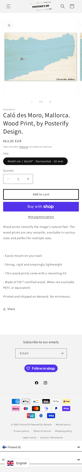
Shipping (23, 146)
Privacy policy (21, 430)
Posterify (25, 424)
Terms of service (42, 430)
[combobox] (41, 447)
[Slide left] (31, 101)
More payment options (41, 216)
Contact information (51, 437)
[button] (8, 6)
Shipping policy (63, 430)
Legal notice (29, 437)
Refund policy (63, 424)
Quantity (8, 170)
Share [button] (11, 309)
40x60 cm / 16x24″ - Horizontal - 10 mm (35, 161)
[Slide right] (50, 101)
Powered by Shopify (41, 424)
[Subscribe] (62, 353)
